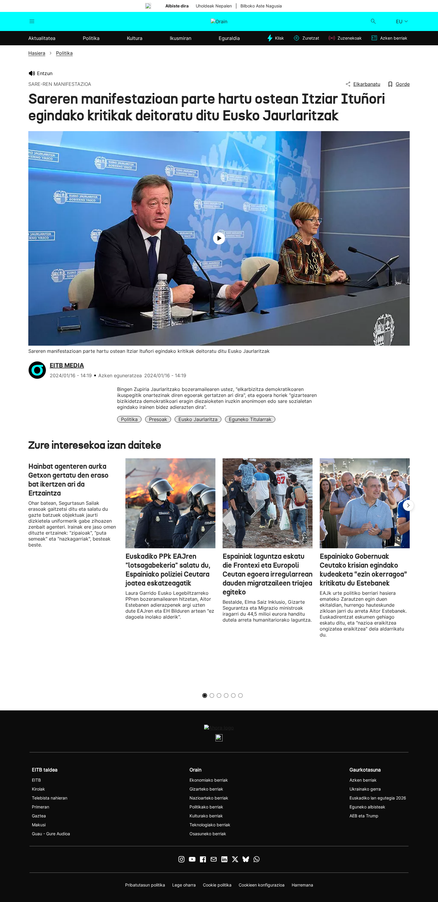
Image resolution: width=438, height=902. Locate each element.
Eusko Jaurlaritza (198, 419)
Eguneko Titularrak (250, 419)
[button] (408, 505)
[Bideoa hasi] (219, 238)
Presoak (158, 419)
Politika (129, 419)
